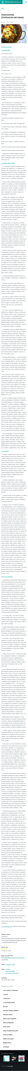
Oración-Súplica (8, 1035)
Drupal (9, 1066)
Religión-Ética (7, 1043)
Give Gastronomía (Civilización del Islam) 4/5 (5, 948)
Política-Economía (8, 1039)
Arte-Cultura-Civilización (11, 973)
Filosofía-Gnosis (7, 1014)
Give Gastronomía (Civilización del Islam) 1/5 (2, 948)
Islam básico (6, 1027)
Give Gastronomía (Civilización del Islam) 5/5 (6, 948)
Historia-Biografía (10, 971)
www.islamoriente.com (6, 926)
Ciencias (7, 969)
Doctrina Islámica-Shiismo (10, 1010)
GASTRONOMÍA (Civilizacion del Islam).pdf (12, 957)
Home (2, 8)
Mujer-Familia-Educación (10, 1031)
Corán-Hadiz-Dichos (9, 1002)
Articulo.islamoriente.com (13, 2)
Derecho (5, 1006)
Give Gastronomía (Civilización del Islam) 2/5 (3, 948)
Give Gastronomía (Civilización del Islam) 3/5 (4, 948)
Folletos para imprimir (9, 1019)
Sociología (6, 1047)
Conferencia (6, 998)
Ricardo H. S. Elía (10, 964)
